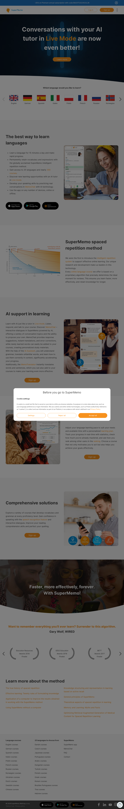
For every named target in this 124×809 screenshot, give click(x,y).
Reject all (62, 415)
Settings (31, 415)
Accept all (93, 415)
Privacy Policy (95, 409)
